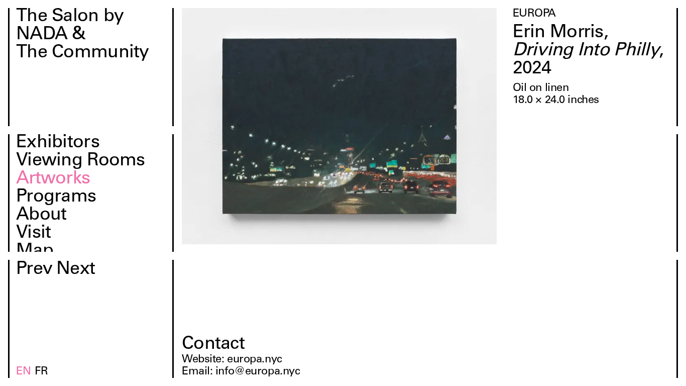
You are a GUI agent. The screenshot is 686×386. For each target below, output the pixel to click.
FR (41, 371)
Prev (34, 270)
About (41, 216)
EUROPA (534, 14)
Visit (33, 234)
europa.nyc (254, 359)
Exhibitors (57, 143)
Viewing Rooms (80, 161)
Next (75, 270)
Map (34, 252)
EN (23, 371)
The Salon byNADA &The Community (82, 35)
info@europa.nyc (257, 371)
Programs (56, 197)
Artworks (53, 179)
